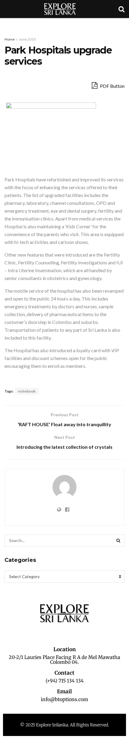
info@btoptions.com (64, 699)
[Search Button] (118, 540)
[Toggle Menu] (7, 24)
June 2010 (27, 39)
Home (9, 39)
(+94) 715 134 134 (65, 681)
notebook (27, 391)
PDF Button (111, 86)
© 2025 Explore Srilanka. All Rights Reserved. (64, 725)
